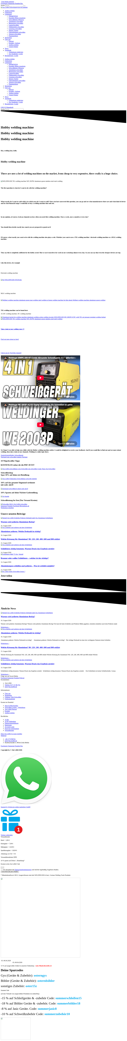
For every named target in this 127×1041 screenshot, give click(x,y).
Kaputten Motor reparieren (17, 18)
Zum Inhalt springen (7, 1)
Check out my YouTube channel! (11, 353)
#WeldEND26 (13, 16)
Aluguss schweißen (15, 34)
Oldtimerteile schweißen (16, 27)
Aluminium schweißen (16, 21)
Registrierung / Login (11, 55)
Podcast (11, 41)
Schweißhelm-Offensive (16, 20)
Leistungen (8, 14)
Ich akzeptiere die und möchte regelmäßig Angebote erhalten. (31, 870)
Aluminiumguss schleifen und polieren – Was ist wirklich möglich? (28, 566)
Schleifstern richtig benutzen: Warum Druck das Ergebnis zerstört (27, 549)
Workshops (8, 38)
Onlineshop (8, 12)
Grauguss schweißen (15, 29)
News (6, 48)
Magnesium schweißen (16, 23)
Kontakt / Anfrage (14, 43)
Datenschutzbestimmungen (23, 870)
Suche (3, 5)
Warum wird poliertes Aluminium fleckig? (18, 522)
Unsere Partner (13, 47)
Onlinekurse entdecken (16, 52)
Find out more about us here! (10, 339)
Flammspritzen (13, 36)
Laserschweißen (14, 25)
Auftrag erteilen (10, 11)
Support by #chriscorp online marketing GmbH (15, 807)
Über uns (8, 39)
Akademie (8, 50)
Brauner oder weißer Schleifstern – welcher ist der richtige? (25, 558)
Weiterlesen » (5, 627)
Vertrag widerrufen (7, 835)
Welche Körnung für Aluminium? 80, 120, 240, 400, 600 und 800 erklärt (30, 539)
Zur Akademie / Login (16, 54)
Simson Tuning (13, 30)
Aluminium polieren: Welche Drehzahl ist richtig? (21, 531)
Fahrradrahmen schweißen (17, 32)
